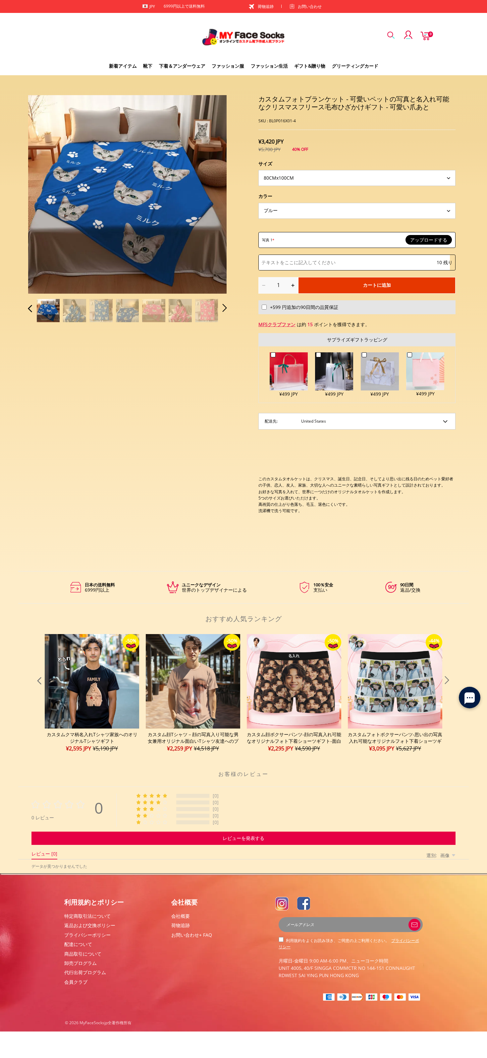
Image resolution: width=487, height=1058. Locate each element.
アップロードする (428, 240)
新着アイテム (123, 66)
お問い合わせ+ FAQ (191, 935)
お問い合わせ (310, 6)
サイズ (265, 163)
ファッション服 (228, 66)
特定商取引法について (87, 916)
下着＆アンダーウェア (182, 66)
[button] (43, 193)
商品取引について (82, 954)
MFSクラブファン (277, 324)
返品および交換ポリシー (89, 925)
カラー (265, 196)
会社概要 (180, 916)
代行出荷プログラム (85, 972)
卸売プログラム (80, 963)
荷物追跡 (266, 6)
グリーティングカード (355, 66)
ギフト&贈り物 (309, 66)
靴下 (147, 66)
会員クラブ (75, 982)
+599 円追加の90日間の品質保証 (304, 307)
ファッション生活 (269, 66)
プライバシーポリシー (87, 935)
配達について (78, 944)
